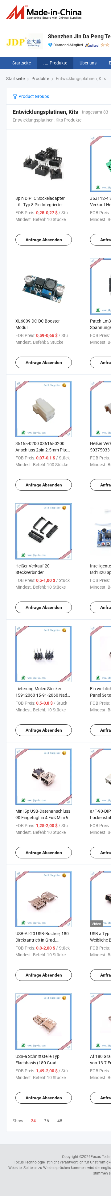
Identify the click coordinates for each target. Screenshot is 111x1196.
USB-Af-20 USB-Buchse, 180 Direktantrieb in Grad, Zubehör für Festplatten (42, 940)
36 (46, 1121)
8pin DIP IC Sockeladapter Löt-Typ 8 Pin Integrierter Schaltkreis (40, 204)
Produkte (58, 63)
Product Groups (33, 96)
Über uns (88, 63)
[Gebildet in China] (45, 12)
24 (33, 1120)
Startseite (21, 63)
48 (59, 1121)
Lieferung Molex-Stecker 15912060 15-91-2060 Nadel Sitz (42, 695)
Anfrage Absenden (44, 239)
